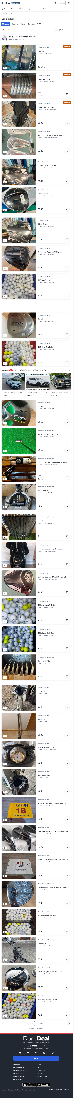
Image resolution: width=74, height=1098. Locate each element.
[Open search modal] (55, 3)
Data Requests (18, 1076)
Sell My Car (41, 1070)
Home (13, 9)
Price (23, 24)
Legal (4, 1090)
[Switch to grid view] (56, 30)
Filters (6, 24)
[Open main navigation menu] (69, 3)
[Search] (4, 14)
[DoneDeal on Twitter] (28, 1052)
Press (39, 1064)
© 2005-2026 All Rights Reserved (59, 1089)
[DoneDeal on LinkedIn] (44, 1052)
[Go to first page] (3, 1023)
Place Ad (62, 3)
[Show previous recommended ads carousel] (65, 370)
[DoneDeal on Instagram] (52, 1052)
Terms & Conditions (28, 1090)
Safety (39, 1073)
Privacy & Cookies (14, 1090)
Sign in (36, 1058)
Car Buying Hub (18, 1067)
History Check (18, 1073)
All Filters (40, 24)
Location (15, 24)
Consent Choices (43, 1076)
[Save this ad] (67, 66)
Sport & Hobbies (34, 9)
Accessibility (17, 1079)
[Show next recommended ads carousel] (69, 370)
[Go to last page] (69, 1023)
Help (38, 1067)
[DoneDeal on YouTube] (36, 1052)
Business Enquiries (19, 1070)
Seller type (31, 24)
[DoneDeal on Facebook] (20, 1052)
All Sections (21, 9)
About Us (16, 1064)
